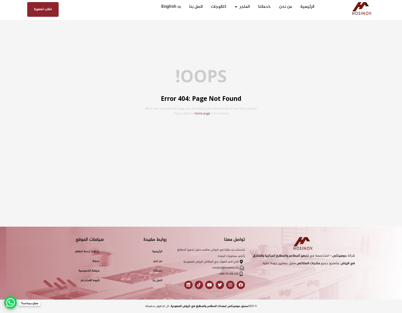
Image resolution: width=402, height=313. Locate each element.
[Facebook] (241, 285)
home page (202, 113)
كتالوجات (218, 6)
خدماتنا (264, 6)
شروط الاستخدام (90, 280)
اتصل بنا (196, 6)
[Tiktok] (199, 285)
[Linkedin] (188, 285)
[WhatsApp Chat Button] (10, 302)
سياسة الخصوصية (89, 270)
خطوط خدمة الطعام (87, 251)
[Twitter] (220, 285)
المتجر (245, 6)
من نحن (285, 6)
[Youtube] (209, 285)
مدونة (95, 261)
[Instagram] (230, 285)
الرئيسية (307, 6)
